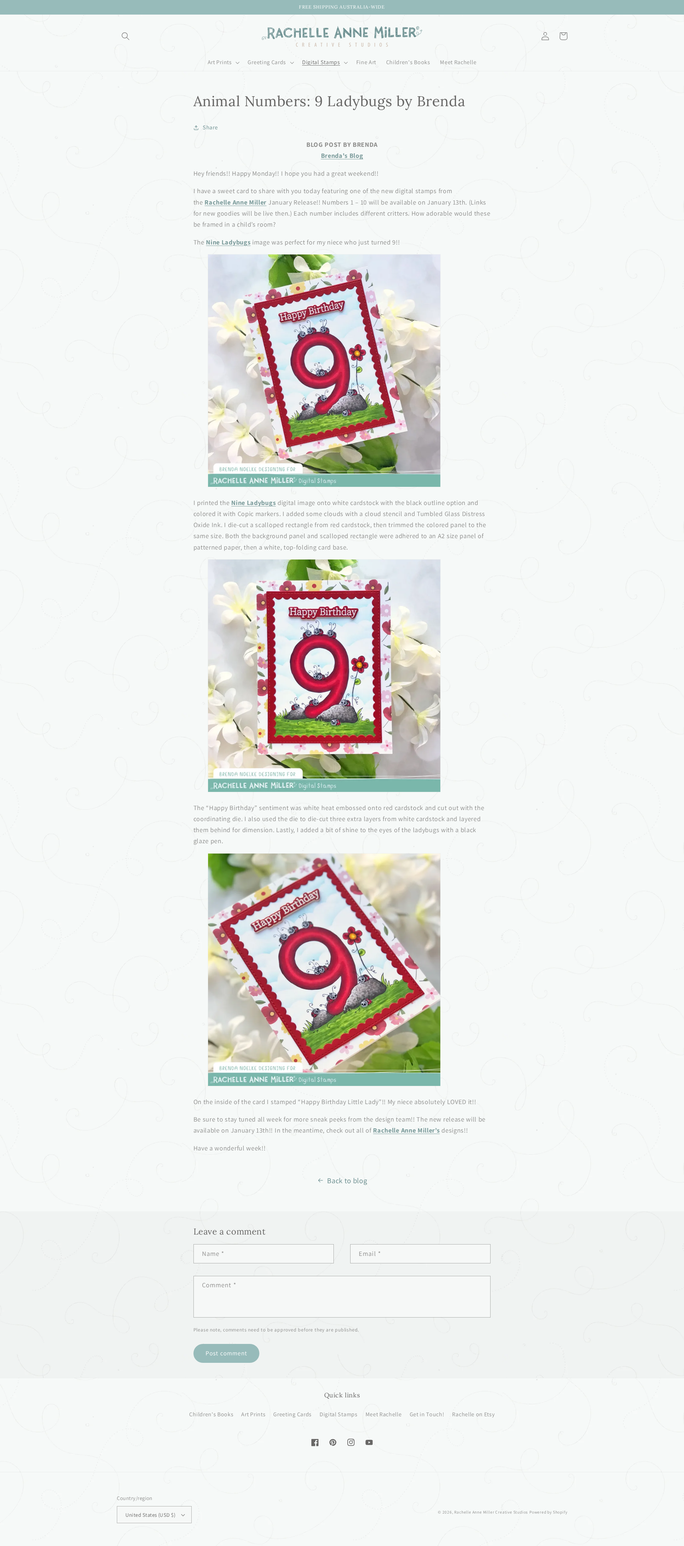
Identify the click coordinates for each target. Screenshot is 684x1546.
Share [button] (210, 127)
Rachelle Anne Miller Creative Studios (491, 1512)
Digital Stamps (339, 1414)
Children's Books (211, 1414)
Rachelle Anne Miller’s (406, 1130)
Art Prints (253, 1414)
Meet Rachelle (384, 1414)
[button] (126, 36)
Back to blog (347, 1180)
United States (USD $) (150, 1514)
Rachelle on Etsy (473, 1414)
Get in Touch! (427, 1414)
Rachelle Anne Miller (235, 202)
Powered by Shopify (548, 1512)
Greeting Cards (292, 1414)
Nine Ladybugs (228, 242)
